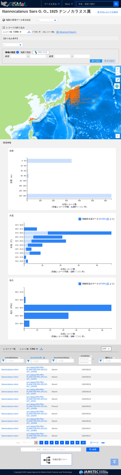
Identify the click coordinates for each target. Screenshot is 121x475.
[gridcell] (12, 369)
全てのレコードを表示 (107, 12)
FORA (103, 219)
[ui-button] (115, 3)
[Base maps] (117, 86)
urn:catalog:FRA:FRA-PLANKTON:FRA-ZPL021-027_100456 (37, 406)
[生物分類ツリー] (56, 455)
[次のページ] (94, 442)
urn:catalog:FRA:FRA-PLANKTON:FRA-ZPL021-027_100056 (37, 370)
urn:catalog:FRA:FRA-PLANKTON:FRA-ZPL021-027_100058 (37, 384)
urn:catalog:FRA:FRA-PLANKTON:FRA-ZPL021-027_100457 (37, 414)
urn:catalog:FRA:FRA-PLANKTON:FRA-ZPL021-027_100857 (37, 436)
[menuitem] (51, 4)
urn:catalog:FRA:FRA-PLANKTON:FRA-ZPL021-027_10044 (37, 399)
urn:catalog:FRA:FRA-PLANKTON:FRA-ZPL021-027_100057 (37, 377)
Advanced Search (67, 32)
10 (83, 442)
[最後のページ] (103, 442)
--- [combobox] (39, 20)
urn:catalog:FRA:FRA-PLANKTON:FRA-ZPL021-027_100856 (37, 428)
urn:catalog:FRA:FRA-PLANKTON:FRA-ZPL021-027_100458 (37, 421)
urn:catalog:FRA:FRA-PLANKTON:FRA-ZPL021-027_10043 (37, 392)
